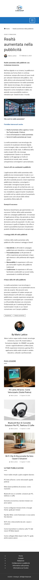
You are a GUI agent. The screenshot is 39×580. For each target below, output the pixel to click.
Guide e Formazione (10, 34)
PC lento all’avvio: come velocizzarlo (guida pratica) (19, 391)
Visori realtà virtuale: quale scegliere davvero (19, 475)
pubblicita (8, 315)
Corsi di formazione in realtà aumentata (19, 135)
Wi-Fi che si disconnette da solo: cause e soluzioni (19, 457)
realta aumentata (19, 315)
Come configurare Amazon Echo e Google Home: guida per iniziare (18, 509)
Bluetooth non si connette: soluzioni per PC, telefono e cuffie (19, 424)
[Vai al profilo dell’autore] (19, 326)
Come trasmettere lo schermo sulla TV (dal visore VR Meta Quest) (18, 530)
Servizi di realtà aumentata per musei (18, 137)
